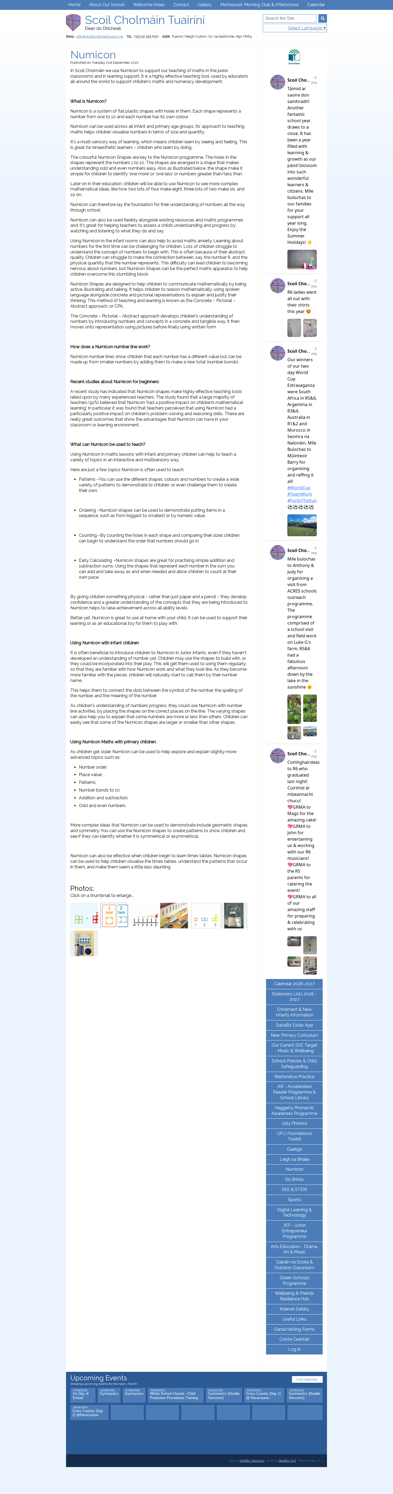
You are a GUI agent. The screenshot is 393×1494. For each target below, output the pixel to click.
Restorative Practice (294, 1076)
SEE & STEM (294, 1189)
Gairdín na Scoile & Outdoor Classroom (294, 1264)
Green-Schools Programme (294, 1280)
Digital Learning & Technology (294, 1212)
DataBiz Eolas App (294, 1025)
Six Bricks (294, 1179)
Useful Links (294, 1319)
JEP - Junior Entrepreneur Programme (294, 1231)
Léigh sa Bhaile (294, 1159)
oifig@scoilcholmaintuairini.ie (99, 36)
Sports (294, 1199)
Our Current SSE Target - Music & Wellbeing (294, 1048)
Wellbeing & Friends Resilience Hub (294, 1296)
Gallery (205, 4)
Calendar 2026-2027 (294, 983)
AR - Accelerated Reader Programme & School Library (294, 1092)
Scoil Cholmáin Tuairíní (145, 20)
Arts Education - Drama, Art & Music (294, 1249)
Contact (181, 4)
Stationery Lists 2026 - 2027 (294, 996)
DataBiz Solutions (252, 1461)
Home (74, 4)
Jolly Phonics (294, 1123)
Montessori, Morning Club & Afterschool (259, 4)
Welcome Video (149, 4)
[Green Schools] (294, 57)
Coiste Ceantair (294, 1339)
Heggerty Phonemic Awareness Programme (294, 1110)
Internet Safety (294, 1309)
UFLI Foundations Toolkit (294, 1136)
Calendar (316, 4)
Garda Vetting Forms (294, 1329)
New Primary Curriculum (294, 1035)
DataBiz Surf (287, 1461)
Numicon (294, 1169)
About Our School (107, 4)
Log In (294, 1349)
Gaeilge (294, 1149)
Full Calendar (307, 1379)
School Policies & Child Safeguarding (294, 1063)
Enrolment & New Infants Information (294, 1012)
